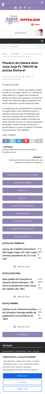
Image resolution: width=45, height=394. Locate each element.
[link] (3, 4)
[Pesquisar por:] (22, 46)
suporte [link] (27, 76)
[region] (22, 373)
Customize (22, 382)
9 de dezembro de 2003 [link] (12, 76)
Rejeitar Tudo (22, 389)
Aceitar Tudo (22, 376)
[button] (41, 2)
